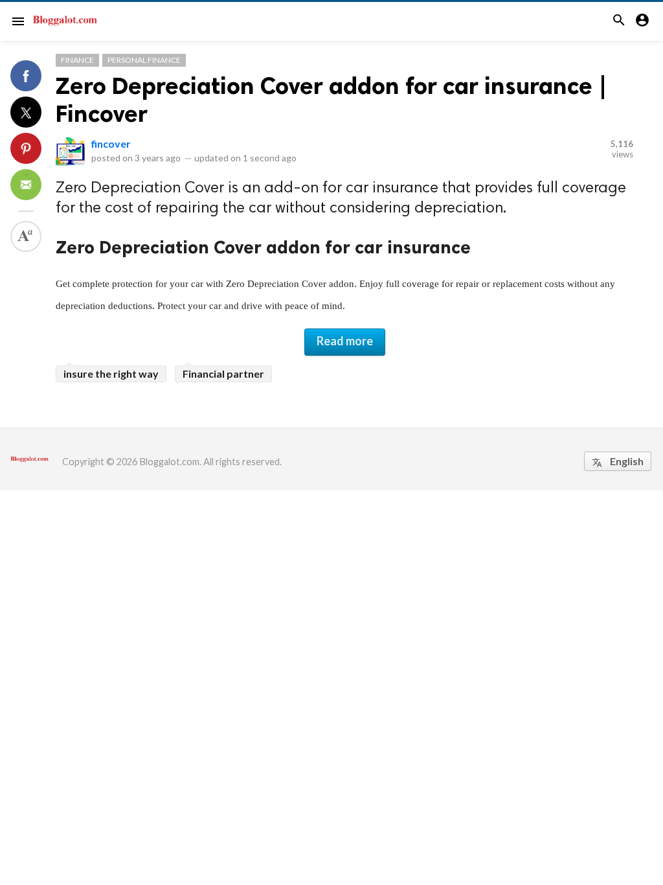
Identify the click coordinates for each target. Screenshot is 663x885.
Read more (345, 341)
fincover (111, 143)
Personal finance (144, 60)
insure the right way (111, 373)
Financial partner (223, 373)
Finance (77, 60)
